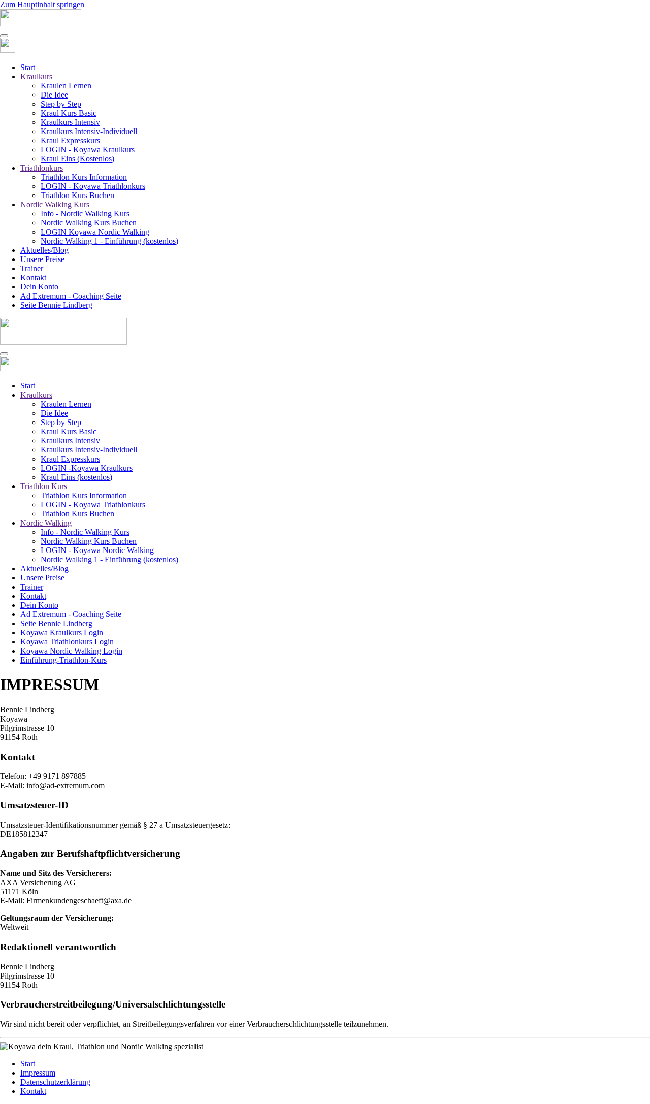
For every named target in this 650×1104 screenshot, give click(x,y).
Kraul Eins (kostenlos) (76, 477)
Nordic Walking (46, 522)
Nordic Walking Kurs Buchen (89, 222)
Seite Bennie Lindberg (56, 305)
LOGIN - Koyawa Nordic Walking (97, 550)
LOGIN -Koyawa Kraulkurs (87, 468)
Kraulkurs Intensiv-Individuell (89, 131)
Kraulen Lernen (66, 85)
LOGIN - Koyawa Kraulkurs (88, 149)
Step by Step (61, 104)
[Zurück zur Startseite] (40, 23)
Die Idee (54, 94)
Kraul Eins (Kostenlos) (77, 158)
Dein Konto (39, 286)
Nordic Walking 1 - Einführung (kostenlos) (109, 241)
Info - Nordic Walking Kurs (85, 213)
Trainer (31, 268)
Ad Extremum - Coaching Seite (70, 295)
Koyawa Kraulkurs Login (61, 632)
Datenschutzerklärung (55, 1082)
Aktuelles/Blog (44, 250)
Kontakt (33, 277)
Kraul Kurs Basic (68, 113)
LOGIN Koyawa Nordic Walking (95, 232)
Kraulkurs (36, 76)
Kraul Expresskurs (70, 140)
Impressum (37, 1072)
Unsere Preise (42, 259)
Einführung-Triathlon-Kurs (63, 660)
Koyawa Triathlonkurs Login (67, 641)
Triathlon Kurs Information (84, 177)
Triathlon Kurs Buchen (77, 195)
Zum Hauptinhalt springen (42, 4)
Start (27, 67)
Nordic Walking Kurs (54, 204)
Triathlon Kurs (43, 486)
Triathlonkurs (41, 168)
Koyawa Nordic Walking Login (71, 650)
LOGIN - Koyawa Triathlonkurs (93, 186)
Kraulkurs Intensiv (70, 122)
